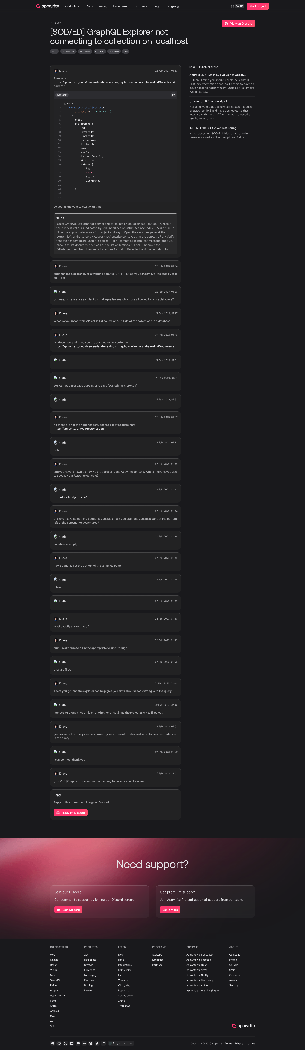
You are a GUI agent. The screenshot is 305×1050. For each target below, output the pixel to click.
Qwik (53, 1016)
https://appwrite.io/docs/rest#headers (79, 428)
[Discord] (52, 1043)
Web (52, 954)
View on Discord (240, 23)
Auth (86, 954)
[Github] (58, 1043)
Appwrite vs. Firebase (198, 959)
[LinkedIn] (71, 1043)
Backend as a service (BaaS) (202, 990)
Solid (53, 1026)
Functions (89, 969)
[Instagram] (103, 1043)
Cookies (250, 1043)
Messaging (90, 975)
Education (157, 959)
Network (89, 990)
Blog (156, 6)
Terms (228, 1043)
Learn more (170, 910)
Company (234, 954)
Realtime (89, 980)
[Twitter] (65, 1043)
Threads (123, 980)
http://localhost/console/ (70, 497)
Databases (90, 959)
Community (124, 969)
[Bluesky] (90, 1043)
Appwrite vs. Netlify (197, 975)
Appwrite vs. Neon (196, 964)
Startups (157, 954)
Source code (125, 995)
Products (71, 6)
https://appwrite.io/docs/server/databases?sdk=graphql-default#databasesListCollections (114, 82)
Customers (140, 6)
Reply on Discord (73, 812)
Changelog (171, 6)
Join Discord (71, 910)
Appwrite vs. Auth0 (197, 985)
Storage (88, 964)
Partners (157, 964)
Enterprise (120, 6)
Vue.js (53, 969)
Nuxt (53, 975)
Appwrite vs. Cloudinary (199, 980)
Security (234, 985)
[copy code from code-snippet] (173, 94)
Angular (54, 990)
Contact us (235, 975)
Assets (233, 980)
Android (54, 1010)
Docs (89, 6)
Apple (53, 1005)
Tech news (124, 1005)
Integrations (125, 964)
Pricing (103, 6)
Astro (53, 1021)
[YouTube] (78, 1043)
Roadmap (123, 990)
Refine (53, 985)
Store (232, 969)
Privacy (239, 1043)
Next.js (54, 959)
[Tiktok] (97, 1043)
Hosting (88, 985)
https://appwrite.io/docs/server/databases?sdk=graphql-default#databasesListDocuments (114, 346)
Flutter (53, 1000)
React (53, 964)
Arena (121, 1000)
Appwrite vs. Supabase (199, 954)
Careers (233, 964)
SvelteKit (55, 980)
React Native (57, 995)
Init (120, 975)
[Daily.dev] (84, 1043)
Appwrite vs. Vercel (197, 969)
